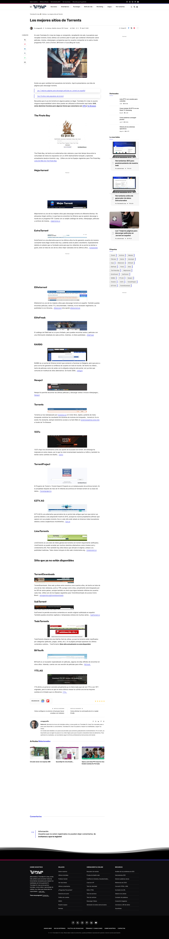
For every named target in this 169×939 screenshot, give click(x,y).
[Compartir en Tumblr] (25, 53)
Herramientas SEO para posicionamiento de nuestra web (126, 163)
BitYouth (87, 664)
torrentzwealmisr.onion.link (90, 420)
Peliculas (113, 259)
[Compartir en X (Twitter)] (131, 28)
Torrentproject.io (45, 491)
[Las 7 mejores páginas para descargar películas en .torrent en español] (124, 220)
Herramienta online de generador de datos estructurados (124, 198)
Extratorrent (93, 248)
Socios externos (59, 928)
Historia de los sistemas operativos (127, 128)
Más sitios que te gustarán (79, 2)
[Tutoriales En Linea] (39, 6)
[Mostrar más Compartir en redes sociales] (137, 28)
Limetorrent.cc (92, 550)
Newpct (37, 395)
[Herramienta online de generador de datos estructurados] (124, 185)
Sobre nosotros (34, 2)
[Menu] (31, 7)
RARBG (113, 278)
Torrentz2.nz (62, 415)
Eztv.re (67, 521)
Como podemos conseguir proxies (128, 118)
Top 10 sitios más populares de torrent (50, 96)
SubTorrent (125, 274)
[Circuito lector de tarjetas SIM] (41, 753)
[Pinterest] (25, 44)
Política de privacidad (76, 928)
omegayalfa (39, 28)
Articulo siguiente (75, 708)
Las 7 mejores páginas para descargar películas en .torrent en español (61, 90)
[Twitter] (25, 40)
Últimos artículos (44, 2)
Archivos (121, 255)
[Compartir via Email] (25, 62)
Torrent (113, 255)
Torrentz (113, 281)
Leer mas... (42, 891)
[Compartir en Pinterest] (134, 28)
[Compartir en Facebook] (128, 28)
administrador (120, 168)
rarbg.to (80, 370)
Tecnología (76, 6)
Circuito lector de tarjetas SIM (40, 762)
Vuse (112, 263)
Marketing (100, 6)
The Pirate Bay (115, 270)
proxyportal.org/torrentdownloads (51, 595)
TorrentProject (132, 281)
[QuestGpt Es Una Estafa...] (67, 753)
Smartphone (65, 6)
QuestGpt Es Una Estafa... (65, 762)
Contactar (121, 928)
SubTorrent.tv (95, 615)
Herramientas (120, 6)
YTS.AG (121, 278)
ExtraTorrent (114, 274)
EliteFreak (90, 335)
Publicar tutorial (62, 879)
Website (130, 255)
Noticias (44, 14)
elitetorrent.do (75, 308)
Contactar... (46, 895)
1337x (61, 455)
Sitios (129, 266)
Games (122, 259)
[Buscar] (134, 7)
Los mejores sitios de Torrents (55, 20)
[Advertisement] (67, 186)
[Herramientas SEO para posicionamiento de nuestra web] (124, 150)
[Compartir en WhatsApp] (25, 57)
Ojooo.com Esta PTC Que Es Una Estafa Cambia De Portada (93, 763)
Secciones (54, 6)
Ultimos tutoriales (63, 875)
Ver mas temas (66, 2)
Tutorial (66, 28)
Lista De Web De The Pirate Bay (45, 161)
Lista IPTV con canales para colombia (128, 100)
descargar (131, 259)
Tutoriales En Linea (121, 203)
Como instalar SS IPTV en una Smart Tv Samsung (129, 109)
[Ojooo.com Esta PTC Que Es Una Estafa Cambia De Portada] (93, 753)
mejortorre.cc (55, 221)
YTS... (65, 692)
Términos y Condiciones (94, 928)
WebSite (54, 28)
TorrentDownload (125, 285)
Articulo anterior (59, 708)
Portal (122, 266)
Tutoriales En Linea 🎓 (35, 14)
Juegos (109, 6)
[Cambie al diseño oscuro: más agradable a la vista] (131, 6)
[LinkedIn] (25, 49)
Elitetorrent (58, 308)
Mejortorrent (127, 270)
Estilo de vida (88, 6)
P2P (62, 28)
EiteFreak (113, 266)
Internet (59, 28)
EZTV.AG (113, 285)
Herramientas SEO (55, 2)
